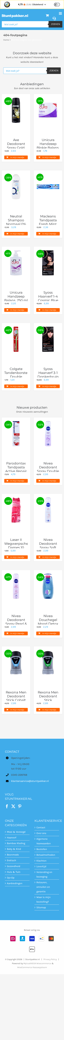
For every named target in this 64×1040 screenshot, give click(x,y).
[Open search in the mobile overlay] (32, 24)
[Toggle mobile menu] (60, 13)
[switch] (57, 4)
